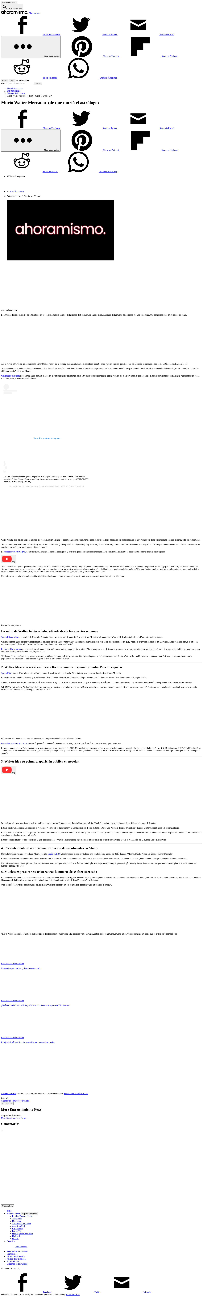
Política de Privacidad (16, 1259)
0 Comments (7, 1103)
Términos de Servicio (16, 1256)
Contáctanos (12, 1254)
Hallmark (16, 1236)
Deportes (11, 1241)
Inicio (9, 1211)
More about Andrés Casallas (76, 1093)
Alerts (4, 81)
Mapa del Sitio (13, 1261)
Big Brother (17, 1228)
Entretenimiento (13, 1213)
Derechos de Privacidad (17, 1264)
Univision (16, 1221)
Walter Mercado (31, 486)
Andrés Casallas (17, 191)
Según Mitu (6, 673)
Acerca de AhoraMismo (17, 1251)
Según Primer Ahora (10, 637)
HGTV (15, 1238)
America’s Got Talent (21, 1223)
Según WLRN (54, 854)
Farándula (25, 1101)
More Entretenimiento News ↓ (14, 1118)
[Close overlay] (2, 1130)
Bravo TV (16, 1231)
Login (12, 81)
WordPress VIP (73, 1294)
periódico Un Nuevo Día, (15, 552)
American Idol (18, 1226)
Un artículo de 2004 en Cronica (15, 743)
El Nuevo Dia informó (11, 649)
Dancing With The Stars (22, 1233)
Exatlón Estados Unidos (22, 1216)
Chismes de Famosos (10, 1101)
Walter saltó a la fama (10, 376)
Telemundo (17, 1218)
